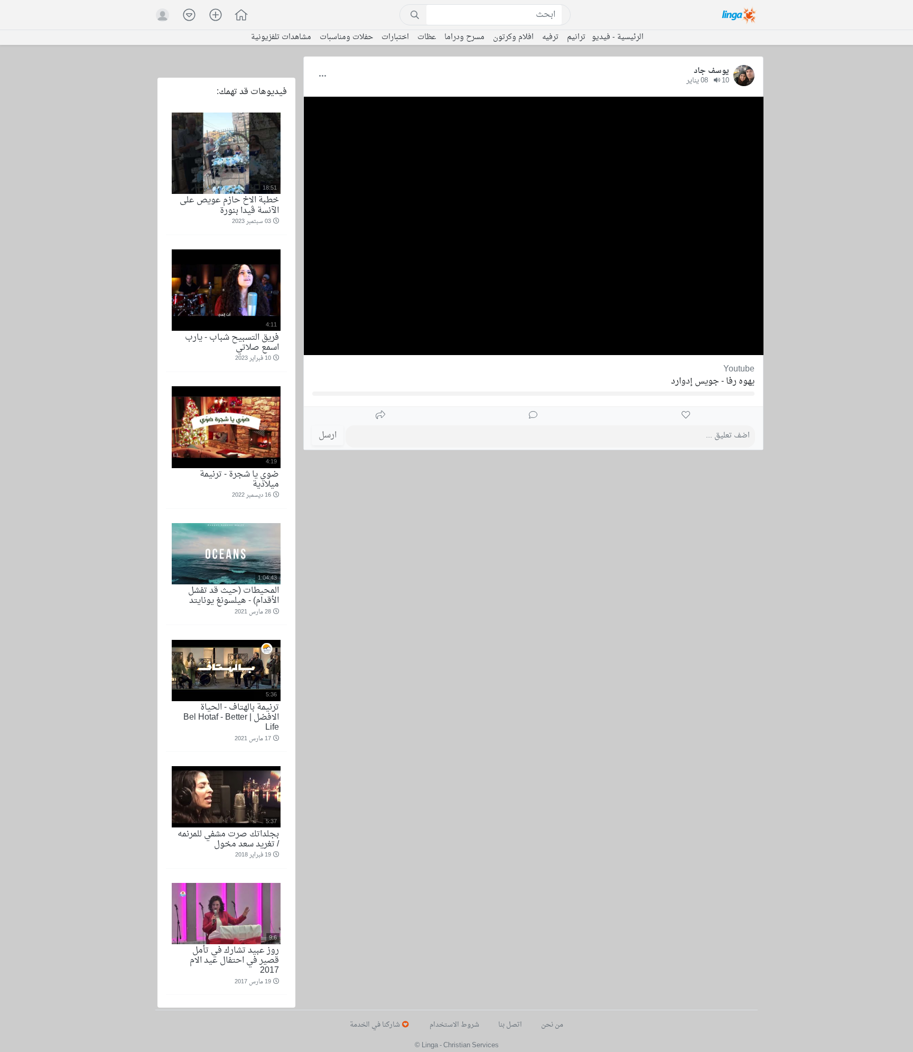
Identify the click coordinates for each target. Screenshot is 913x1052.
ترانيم (576, 37)
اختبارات (395, 37)
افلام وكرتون (513, 37)
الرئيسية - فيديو (618, 37)
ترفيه (550, 37)
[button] (235, 16)
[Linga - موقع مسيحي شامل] (740, 14)
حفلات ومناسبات (346, 37)
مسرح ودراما (464, 37)
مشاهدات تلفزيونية (281, 37)
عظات (426, 37)
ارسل (328, 435)
